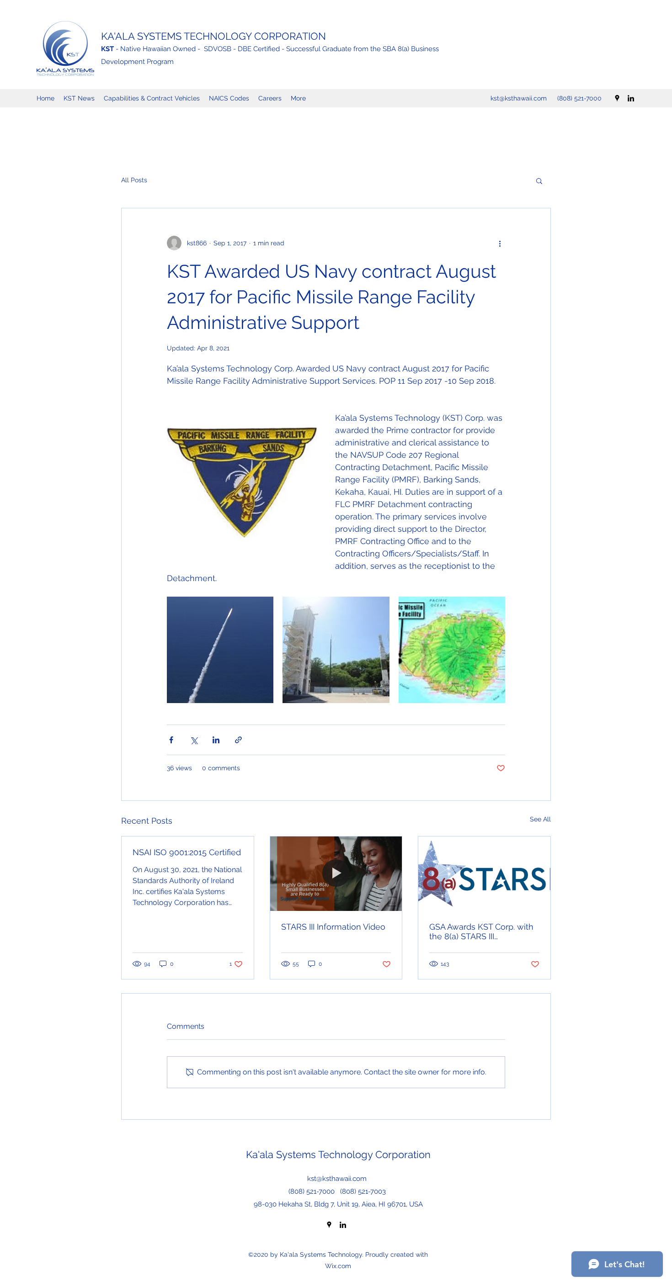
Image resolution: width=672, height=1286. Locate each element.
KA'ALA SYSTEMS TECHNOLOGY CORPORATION (213, 36)
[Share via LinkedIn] (216, 740)
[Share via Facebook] (171, 740)
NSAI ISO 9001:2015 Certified (187, 852)
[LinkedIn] (630, 98)
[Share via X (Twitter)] (193, 740)
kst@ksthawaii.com (519, 98)
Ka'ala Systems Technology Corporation (338, 1154)
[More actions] (499, 243)
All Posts (134, 180)
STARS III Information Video (333, 926)
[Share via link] (238, 740)
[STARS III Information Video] (336, 873)
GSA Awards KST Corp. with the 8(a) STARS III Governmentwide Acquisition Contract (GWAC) (484, 931)
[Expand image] (220, 650)
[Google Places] (617, 98)
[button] (539, 180)
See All (540, 819)
